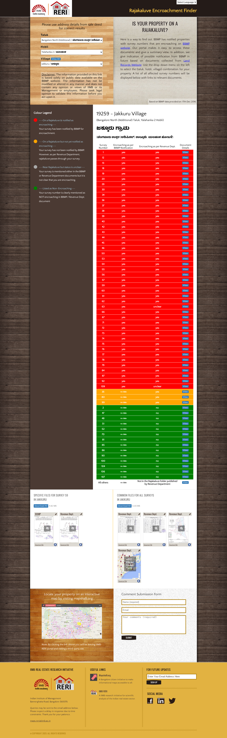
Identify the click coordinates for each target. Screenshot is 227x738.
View (185, 152)
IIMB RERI (103, 691)
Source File (39, 545)
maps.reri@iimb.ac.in (40, 721)
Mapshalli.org (105, 675)
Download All (41, 506)
